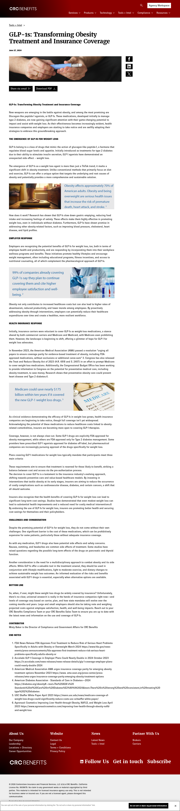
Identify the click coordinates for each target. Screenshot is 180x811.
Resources (162, 12)
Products (89, 12)
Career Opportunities (20, 751)
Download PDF (46, 89)
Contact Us (56, 740)
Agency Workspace (159, 5)
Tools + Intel (124, 12)
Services (73, 12)
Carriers (137, 743)
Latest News (97, 740)
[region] (90, 806)
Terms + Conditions (60, 747)
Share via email (21, 89)
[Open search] (141, 5)
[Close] (175, 806)
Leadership (15, 743)
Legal (53, 743)
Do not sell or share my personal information (148, 806)
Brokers (137, 740)
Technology (106, 12)
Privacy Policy (57, 751)
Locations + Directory (20, 747)
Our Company (16, 740)
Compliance (144, 12)
